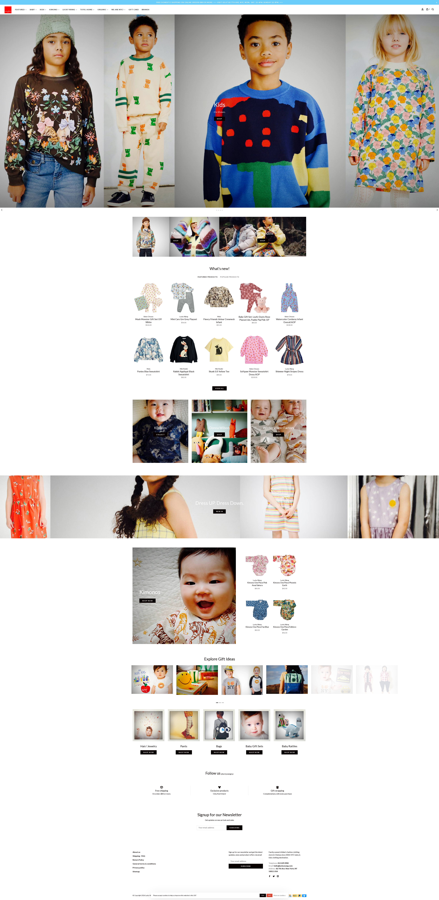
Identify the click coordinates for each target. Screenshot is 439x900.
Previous (2, 210)
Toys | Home (86, 10)
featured (20, 10)
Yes (262, 895)
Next (437, 210)
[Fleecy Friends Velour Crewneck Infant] (219, 298)
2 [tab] (219, 210)
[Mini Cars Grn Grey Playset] (184, 298)
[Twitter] (274, 876)
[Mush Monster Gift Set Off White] (148, 298)
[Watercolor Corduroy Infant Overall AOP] (289, 298)
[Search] (433, 10)
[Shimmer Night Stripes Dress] (289, 350)
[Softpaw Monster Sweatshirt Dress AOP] (254, 350)
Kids (42, 10)
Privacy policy (139, 867)
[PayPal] (295, 896)
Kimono (53, 10)
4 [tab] (222, 210)
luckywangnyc (227, 774)
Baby (32, 10)
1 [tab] (217, 210)
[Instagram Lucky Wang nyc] (278, 876)
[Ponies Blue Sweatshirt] (148, 350)
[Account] (423, 10)
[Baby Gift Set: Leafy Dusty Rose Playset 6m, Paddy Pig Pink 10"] (254, 298)
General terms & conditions (144, 864)
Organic (102, 10)
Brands (145, 10)
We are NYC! (117, 10)
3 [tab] (220, 210)
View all (219, 388)
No (269, 895)
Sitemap (136, 871)
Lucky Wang (69, 10)
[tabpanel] (219, 111)
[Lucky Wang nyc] (164, 852)
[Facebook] (269, 876)
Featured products (208, 277)
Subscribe (234, 828)
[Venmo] (304, 896)
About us (136, 852)
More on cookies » (280, 895)
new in (219, 511)
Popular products (229, 277)
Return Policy (138, 860)
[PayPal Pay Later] (299, 896)
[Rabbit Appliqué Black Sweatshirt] (184, 350)
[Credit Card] (290, 896)
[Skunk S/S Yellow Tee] (219, 350)
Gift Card (134, 10)
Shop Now (147, 601)
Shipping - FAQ (139, 856)
